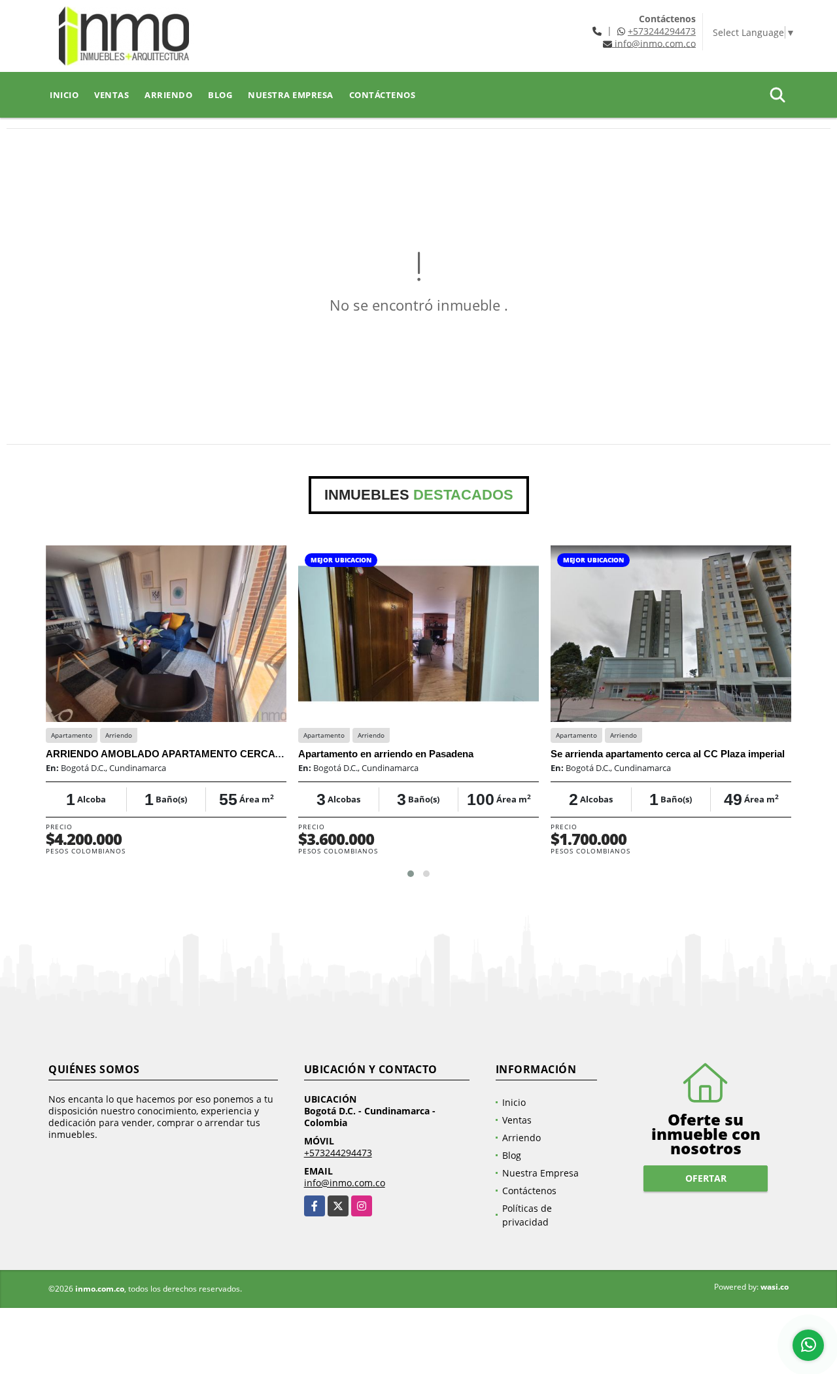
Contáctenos (382, 95)
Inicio (64, 95)
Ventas (111, 95)
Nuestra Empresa (290, 95)
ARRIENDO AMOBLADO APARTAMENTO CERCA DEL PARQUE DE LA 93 (216, 753)
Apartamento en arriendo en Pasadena (385, 753)
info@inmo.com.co (344, 1182)
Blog (220, 95)
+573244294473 (662, 31)
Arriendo (168, 95)
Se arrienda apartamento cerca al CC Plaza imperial (668, 753)
